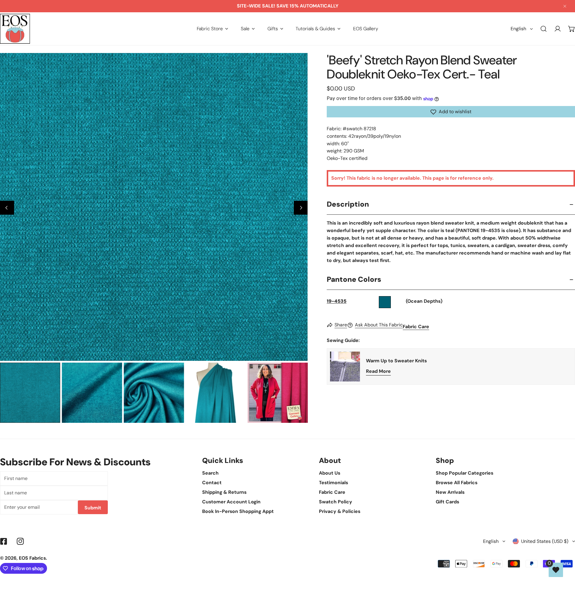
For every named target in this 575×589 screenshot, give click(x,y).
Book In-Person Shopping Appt (238, 511)
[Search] (544, 29)
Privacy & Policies (339, 511)
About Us (329, 473)
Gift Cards (447, 502)
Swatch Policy (335, 502)
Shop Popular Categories (464, 473)
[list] (154, 207)
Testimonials (333, 482)
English (518, 28)
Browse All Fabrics (456, 482)
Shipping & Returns (224, 492)
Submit (92, 508)
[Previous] (7, 208)
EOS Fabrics (32, 558)
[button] (212, 28)
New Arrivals (450, 492)
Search (210, 473)
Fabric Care (416, 327)
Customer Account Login (231, 502)
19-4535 (336, 301)
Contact (212, 482)
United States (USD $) (544, 541)
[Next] (301, 208)
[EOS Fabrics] (15, 29)
